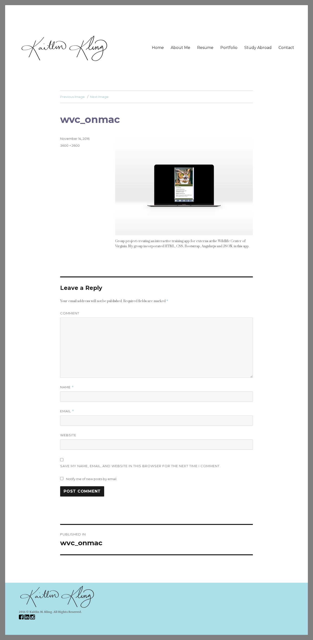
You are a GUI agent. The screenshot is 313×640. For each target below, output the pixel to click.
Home (158, 47)
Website (68, 435)
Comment (69, 313)
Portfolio (228, 47)
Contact (286, 47)
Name (67, 387)
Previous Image (72, 97)
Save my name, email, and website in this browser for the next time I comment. (140, 466)
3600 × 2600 (70, 145)
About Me (180, 47)
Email (67, 411)
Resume (205, 47)
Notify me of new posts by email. (91, 479)
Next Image (99, 97)
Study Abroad (258, 47)
